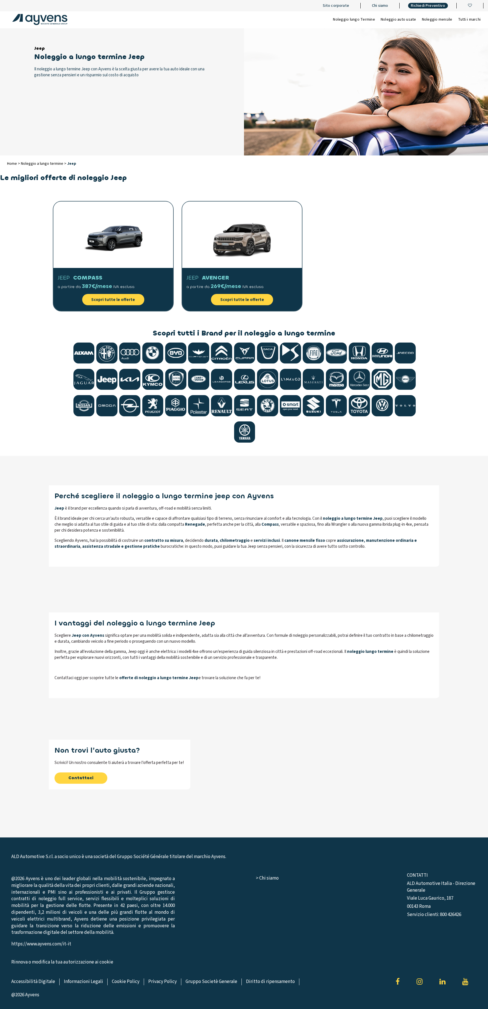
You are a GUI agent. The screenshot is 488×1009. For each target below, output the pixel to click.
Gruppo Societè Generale (211, 981)
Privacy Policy (162, 981)
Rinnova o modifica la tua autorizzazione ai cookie (62, 962)
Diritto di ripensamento (270, 981)
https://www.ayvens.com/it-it (41, 944)
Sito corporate (336, 5)
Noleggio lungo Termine (354, 19)
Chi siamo (380, 5)
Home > (14, 163)
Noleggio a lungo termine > (44, 163)
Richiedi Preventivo (428, 5)
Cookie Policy (126, 981)
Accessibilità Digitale (33, 981)
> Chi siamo (267, 878)
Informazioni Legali (83, 981)
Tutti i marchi (469, 19)
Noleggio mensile (437, 19)
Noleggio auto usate (398, 19)
